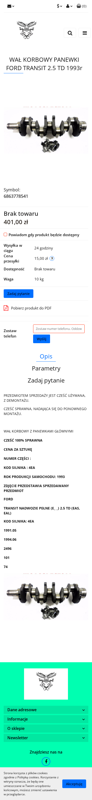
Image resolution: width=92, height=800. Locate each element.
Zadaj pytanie (18, 293)
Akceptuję (74, 783)
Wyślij (41, 339)
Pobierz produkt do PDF (31, 308)
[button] (81, 6)
